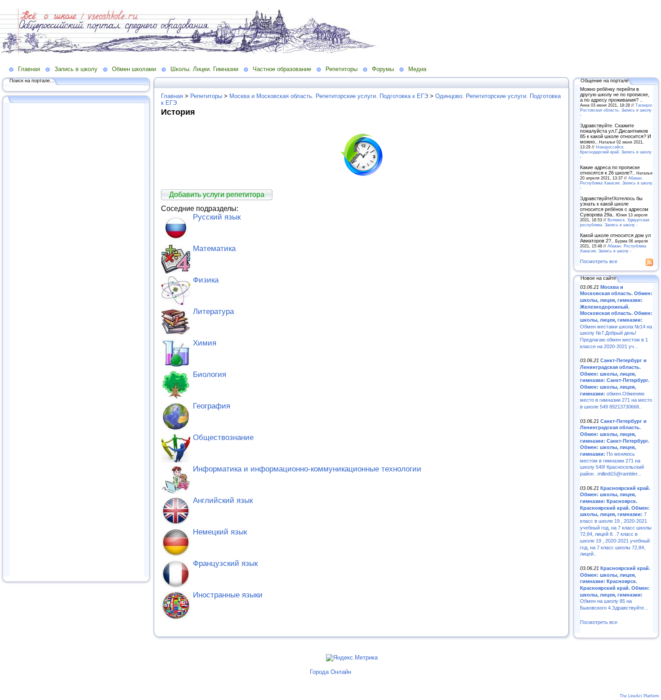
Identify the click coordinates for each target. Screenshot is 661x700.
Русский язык (217, 217)
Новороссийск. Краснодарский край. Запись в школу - (616, 151)
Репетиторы (341, 69)
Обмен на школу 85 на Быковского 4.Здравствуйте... (615, 587)
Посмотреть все (598, 261)
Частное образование (282, 69)
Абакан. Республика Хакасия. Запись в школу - (616, 182)
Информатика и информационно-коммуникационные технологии (307, 469)
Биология (209, 374)
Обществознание (223, 437)
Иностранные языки (228, 595)
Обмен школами (134, 69)
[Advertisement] (76, 340)
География (211, 406)
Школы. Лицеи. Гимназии (204, 69)
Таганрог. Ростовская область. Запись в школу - (616, 110)
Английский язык (223, 500)
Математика (214, 248)
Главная (29, 69)
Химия (204, 343)
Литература (213, 311)
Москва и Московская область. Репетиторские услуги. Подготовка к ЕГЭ (328, 96)
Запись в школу (76, 69)
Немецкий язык (220, 532)
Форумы (383, 69)
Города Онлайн (330, 672)
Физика (206, 280)
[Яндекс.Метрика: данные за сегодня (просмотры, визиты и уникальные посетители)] (352, 657)
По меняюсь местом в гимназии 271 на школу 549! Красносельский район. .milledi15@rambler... (614, 447)
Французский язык (225, 563)
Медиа (417, 69)
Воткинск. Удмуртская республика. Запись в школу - (614, 222)
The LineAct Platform (639, 696)
